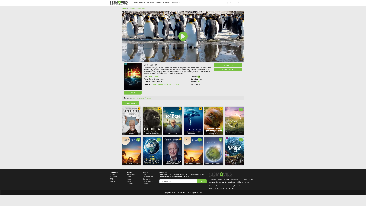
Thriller (129, 181)
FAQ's (112, 179)
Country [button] (150, 3)
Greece (176, 84)
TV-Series (166, 3)
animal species (138, 98)
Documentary (154, 76)
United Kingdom (157, 84)
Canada (145, 184)
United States (168, 84)
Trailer (132, 93)
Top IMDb (176, 3)
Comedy (129, 184)
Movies (159, 3)
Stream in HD (228, 65)
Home (135, 3)
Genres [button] (142, 3)
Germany (146, 179)
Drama (129, 179)
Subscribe (201, 181)
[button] (183, 36)
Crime (129, 177)
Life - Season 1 (142, 8)
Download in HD (228, 69)
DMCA (112, 181)
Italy (144, 174)
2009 (199, 82)
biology (148, 98)
